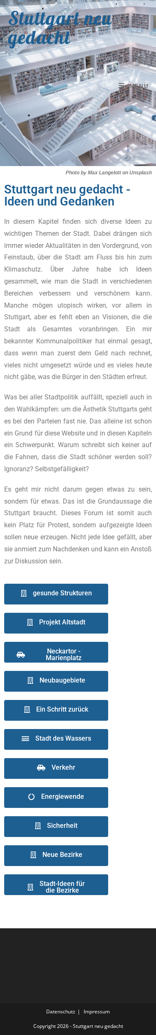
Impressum (97, 1011)
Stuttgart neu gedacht (60, 27)
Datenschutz (60, 1011)
